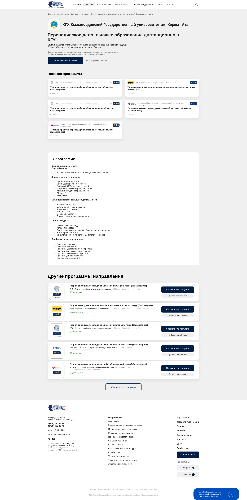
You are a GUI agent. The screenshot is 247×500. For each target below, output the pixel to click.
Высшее (89, 4)
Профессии (183, 448)
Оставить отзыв (188, 455)
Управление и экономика (120, 464)
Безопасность (115, 421)
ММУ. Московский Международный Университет (90, 309)
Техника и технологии (118, 456)
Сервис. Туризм (115, 445)
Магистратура (121, 4)
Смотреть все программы (123, 387)
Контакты (182, 439)
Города (180, 426)
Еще (168, 4)
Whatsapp (186, 474)
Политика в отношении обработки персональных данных (110, 489)
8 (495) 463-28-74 (56, 426)
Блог (179, 444)
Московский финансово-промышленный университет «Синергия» (97, 348)
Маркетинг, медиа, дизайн (120, 433)
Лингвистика (128, 14)
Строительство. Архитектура (122, 448)
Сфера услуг (114, 452)
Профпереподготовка (142, 4)
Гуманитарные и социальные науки (106, 14)
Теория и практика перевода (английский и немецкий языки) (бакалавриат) (108, 286)
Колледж (77, 4)
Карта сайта (183, 417)
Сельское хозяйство (117, 441)
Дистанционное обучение (58, 14)
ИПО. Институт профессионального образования (90, 289)
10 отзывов (57, 298)
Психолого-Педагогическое (121, 437)
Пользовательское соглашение (146, 489)
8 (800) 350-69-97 (56, 424)
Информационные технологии (122, 429)
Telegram (186, 468)
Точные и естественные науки (122, 460)
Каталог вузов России (188, 422)
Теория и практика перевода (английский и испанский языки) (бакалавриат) (109, 325)
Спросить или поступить (65, 60)
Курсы (159, 4)
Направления (115, 417)
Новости (181, 431)
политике (214, 496)
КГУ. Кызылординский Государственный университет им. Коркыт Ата (125, 25)
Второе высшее (104, 4)
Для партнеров (184, 435)
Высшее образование (80, 14)
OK (231, 494)
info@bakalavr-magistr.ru (59, 434)
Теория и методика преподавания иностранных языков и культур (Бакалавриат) (111, 305)
